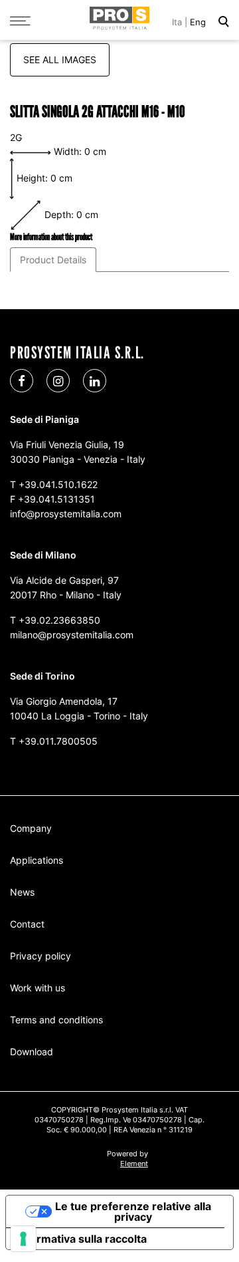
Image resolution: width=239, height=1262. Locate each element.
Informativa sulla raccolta (82, 1238)
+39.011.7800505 (58, 741)
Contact (27, 924)
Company (31, 828)
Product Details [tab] (53, 259)
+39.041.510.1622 (58, 484)
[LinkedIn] (94, 380)
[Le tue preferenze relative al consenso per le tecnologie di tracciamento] (23, 1238)
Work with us (37, 987)
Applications (36, 860)
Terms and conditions (56, 1019)
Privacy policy (40, 955)
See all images (59, 59)
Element (134, 1163)
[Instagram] (58, 380)
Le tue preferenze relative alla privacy (133, 1211)
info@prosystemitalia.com (65, 513)
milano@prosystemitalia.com (71, 634)
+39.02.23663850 (59, 620)
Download (31, 1051)
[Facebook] (21, 380)
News (22, 892)
